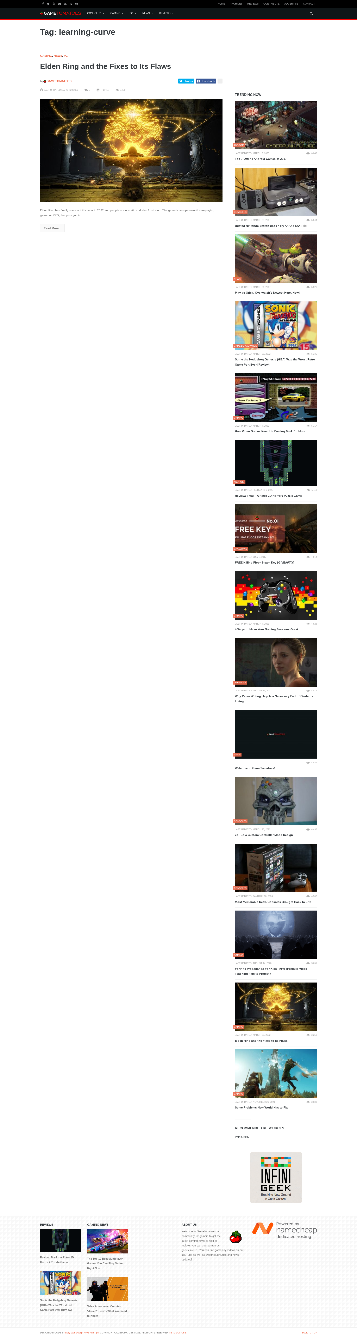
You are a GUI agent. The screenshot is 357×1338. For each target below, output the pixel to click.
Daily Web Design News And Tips (82, 1332)
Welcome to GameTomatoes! (255, 768)
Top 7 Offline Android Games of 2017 (261, 158)
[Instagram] (77, 3)
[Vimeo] (71, 3)
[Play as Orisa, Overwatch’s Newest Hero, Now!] (276, 258)
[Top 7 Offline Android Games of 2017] (276, 125)
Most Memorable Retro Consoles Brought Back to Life (273, 902)
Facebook (208, 81)
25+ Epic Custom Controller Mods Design (264, 835)
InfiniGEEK (242, 1136)
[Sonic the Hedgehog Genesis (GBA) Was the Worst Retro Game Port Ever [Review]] (276, 325)
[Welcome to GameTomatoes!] (276, 734)
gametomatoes (58, 81)
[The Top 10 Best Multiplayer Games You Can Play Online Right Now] (107, 1241)
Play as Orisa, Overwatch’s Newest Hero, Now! (267, 292)
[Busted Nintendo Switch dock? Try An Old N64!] (276, 192)
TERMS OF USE (177, 1332)
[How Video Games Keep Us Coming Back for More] (276, 397)
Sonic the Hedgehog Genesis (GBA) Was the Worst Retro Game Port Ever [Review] (275, 362)
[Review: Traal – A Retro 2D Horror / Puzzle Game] (276, 463)
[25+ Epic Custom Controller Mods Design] (276, 801)
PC (131, 13)
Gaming (115, 13)
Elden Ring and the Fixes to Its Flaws (105, 66)
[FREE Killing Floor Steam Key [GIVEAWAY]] (276, 528)
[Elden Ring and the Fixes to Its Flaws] (131, 150)
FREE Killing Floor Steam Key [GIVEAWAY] (264, 562)
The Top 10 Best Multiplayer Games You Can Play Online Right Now (105, 1263)
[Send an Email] (60, 3)
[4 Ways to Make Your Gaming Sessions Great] (276, 595)
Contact (309, 3)
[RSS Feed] (66, 3)
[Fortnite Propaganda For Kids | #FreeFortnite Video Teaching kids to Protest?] (276, 935)
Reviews (253, 3)
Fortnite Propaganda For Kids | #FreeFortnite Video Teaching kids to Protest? (271, 971)
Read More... (52, 228)
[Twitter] (49, 3)
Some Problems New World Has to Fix (261, 1107)
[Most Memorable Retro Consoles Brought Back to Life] (276, 868)
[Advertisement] (266, 52)
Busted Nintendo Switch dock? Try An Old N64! (268, 225)
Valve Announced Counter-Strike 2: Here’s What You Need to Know (107, 1311)
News (146, 13)
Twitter (188, 81)
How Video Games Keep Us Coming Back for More (270, 431)
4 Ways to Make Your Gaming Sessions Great (266, 629)
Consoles (94, 13)
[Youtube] (54, 3)
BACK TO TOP (309, 1332)
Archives (236, 3)
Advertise (291, 3)
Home (221, 3)
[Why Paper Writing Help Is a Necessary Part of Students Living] (276, 662)
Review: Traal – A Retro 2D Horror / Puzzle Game (268, 495)
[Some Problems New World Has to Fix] (276, 1073)
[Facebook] (43, 3)
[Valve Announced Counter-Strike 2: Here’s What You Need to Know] (107, 1289)
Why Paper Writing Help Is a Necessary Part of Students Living (274, 698)
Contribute (271, 3)
